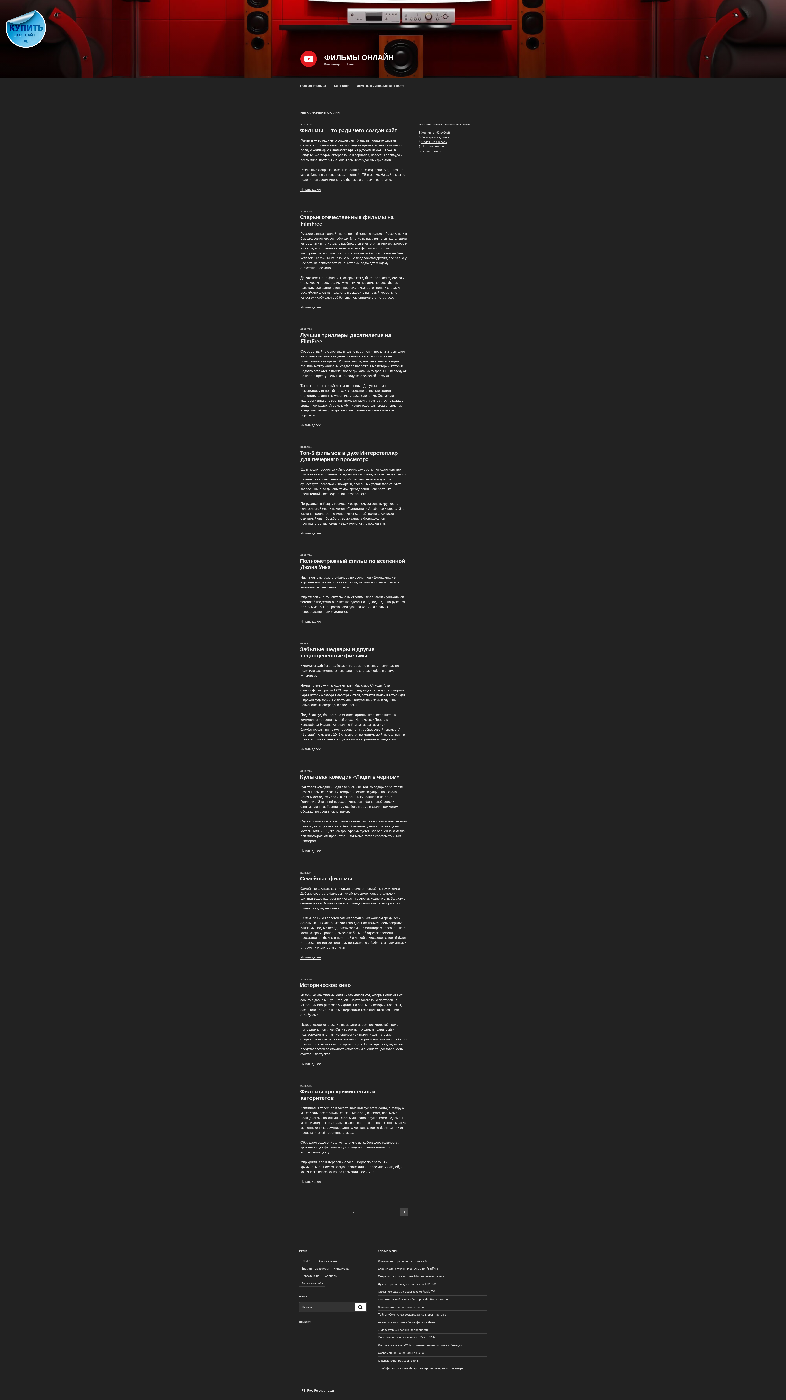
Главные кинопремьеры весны (398, 1360)
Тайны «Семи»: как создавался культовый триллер (412, 1314)
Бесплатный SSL (432, 151)
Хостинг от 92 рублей (435, 132)
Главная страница (313, 85)
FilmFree (307, 1261)
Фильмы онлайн (312, 1283)
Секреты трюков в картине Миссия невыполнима (411, 1276)
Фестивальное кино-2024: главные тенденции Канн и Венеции (420, 1345)
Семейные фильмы (326, 878)
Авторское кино (328, 1261)
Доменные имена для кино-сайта (380, 85)
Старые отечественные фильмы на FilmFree (347, 220)
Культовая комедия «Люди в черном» (350, 776)
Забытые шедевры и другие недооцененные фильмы (337, 652)
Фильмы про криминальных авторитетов (338, 1094)
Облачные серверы (434, 141)
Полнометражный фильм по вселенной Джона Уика (352, 564)
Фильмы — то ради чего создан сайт (348, 130)
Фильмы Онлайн (359, 57)
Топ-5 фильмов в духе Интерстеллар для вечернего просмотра (349, 456)
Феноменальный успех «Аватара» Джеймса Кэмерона (414, 1299)
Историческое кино (325, 985)
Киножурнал (342, 1268)
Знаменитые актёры (315, 1268)
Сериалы (331, 1276)
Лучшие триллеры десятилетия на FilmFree (345, 338)
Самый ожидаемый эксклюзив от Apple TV (406, 1291)
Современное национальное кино (401, 1353)
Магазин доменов (433, 146)
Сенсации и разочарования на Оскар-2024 (407, 1337)
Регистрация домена (435, 137)
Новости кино (311, 1276)
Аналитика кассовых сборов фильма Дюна (406, 1322)
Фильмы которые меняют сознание (402, 1307)
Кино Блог (341, 85)
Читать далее (310, 189)
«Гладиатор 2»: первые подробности (403, 1330)
